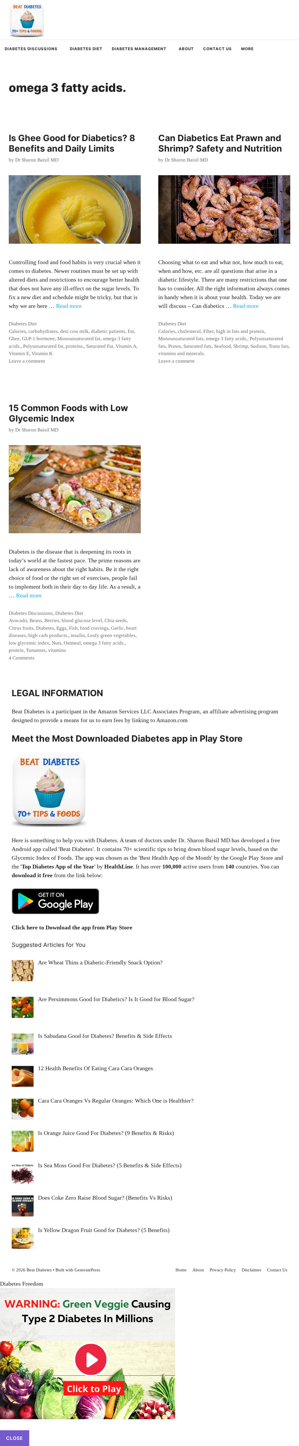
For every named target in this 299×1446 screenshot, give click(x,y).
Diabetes (45, 628)
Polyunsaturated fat (43, 346)
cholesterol (189, 331)
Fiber (208, 331)
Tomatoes (36, 650)
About (186, 48)
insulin (78, 635)
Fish (73, 628)
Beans (35, 620)
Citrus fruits (21, 628)
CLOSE (14, 1438)
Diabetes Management (139, 48)
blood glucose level (82, 620)
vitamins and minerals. (181, 353)
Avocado (18, 620)
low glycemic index (29, 643)
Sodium (258, 346)
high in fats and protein (240, 331)
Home (181, 1270)
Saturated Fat (99, 346)
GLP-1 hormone (38, 338)
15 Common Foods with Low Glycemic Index (68, 413)
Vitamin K (42, 353)
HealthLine (118, 866)
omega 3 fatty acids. (226, 338)
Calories (17, 331)
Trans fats (279, 346)
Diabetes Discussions (31, 48)
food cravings (94, 628)
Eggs (61, 628)
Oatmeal (72, 643)
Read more (69, 306)
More (247, 48)
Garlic (117, 628)
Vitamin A (126, 346)
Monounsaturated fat (78, 338)
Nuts (56, 643)
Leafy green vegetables (111, 635)
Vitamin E (19, 353)
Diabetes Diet (86, 48)
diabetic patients (108, 331)
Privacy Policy (223, 1270)
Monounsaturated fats (181, 338)
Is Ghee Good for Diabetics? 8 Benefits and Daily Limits (72, 143)
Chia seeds (116, 620)
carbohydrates (43, 331)
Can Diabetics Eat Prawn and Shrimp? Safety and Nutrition (220, 143)
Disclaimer (251, 1270)
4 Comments (21, 658)
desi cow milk (74, 331)
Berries (51, 620)
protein (16, 650)
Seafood (222, 346)
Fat (131, 331)
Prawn (174, 346)
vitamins (57, 650)
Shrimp (240, 346)
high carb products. (48, 635)
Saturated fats (197, 346)
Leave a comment (27, 361)
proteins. (75, 346)
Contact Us (217, 48)
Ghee (14, 338)
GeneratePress (87, 1270)
